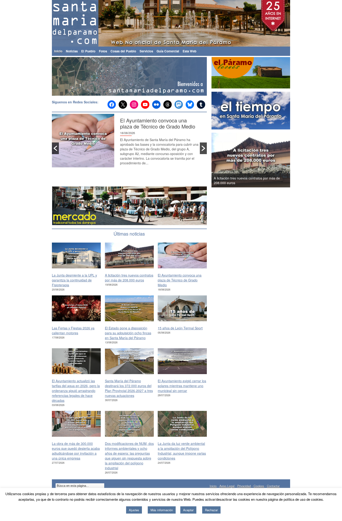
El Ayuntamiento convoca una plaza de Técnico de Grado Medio (157, 123)
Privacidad (244, 486)
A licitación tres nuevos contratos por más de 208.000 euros (129, 277)
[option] (129, 143)
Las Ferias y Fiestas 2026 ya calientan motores (73, 330)
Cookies (259, 486)
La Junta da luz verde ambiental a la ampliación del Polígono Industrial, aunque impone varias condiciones (182, 450)
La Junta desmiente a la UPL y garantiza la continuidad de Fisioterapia (74, 280)
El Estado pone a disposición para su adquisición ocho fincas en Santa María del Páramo (128, 333)
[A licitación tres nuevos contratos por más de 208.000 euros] (129, 255)
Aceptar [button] (188, 510)
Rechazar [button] (211, 510)
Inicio (58, 51)
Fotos (103, 51)
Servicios (146, 51)
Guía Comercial (168, 51)
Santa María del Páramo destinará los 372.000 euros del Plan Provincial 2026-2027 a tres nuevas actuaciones (129, 388)
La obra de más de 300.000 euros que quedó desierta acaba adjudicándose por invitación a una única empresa (76, 450)
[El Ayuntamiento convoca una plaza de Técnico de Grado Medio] (182, 255)
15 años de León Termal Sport (180, 328)
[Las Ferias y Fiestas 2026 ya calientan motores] (76, 308)
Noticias (72, 51)
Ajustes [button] (134, 510)
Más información (162, 510)
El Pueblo (88, 51)
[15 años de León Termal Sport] (182, 308)
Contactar (273, 486)
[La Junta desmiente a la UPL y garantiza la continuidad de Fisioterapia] (76, 255)
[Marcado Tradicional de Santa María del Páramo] (130, 205)
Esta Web (189, 51)
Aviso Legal (227, 486)
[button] (55, 148)
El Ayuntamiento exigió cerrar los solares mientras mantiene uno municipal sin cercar (182, 386)
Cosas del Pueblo (123, 51)
